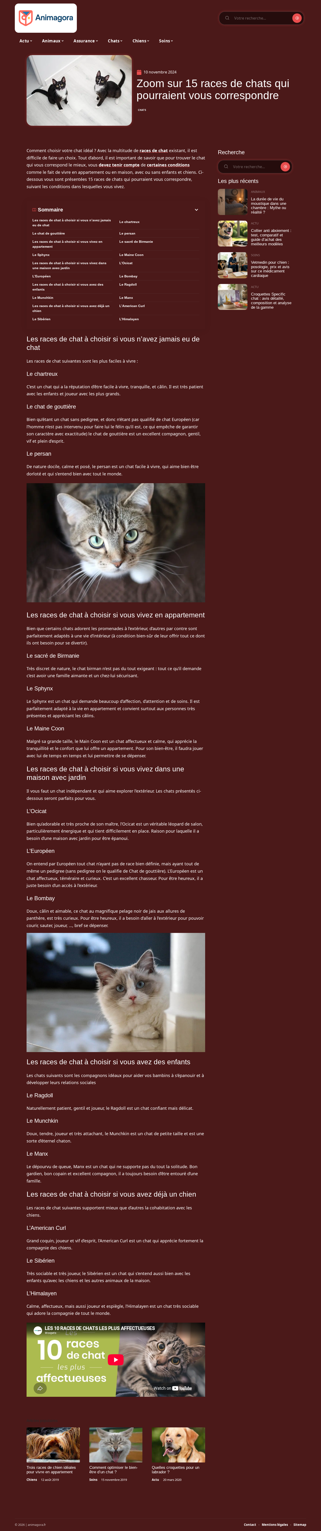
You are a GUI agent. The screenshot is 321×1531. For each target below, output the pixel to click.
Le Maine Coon (131, 255)
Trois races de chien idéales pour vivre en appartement (51, 1469)
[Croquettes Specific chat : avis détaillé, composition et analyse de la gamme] (232, 297)
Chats (142, 110)
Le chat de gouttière (48, 233)
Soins (93, 1480)
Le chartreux (129, 222)
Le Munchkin (42, 298)
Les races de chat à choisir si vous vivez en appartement (67, 244)
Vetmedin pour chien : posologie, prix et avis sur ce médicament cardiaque (270, 269)
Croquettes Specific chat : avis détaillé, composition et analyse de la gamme (271, 301)
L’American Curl (132, 306)
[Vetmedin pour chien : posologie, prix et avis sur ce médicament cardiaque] (232, 265)
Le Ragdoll (128, 284)
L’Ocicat (126, 263)
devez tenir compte (119, 165)
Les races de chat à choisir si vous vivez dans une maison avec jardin (69, 265)
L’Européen (41, 276)
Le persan (127, 233)
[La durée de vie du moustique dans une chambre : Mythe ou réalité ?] (232, 202)
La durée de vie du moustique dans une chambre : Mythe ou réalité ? (268, 206)
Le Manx (126, 298)
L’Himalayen (129, 319)
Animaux (258, 192)
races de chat (154, 150)
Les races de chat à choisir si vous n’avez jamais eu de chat (71, 222)
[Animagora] (46, 18)
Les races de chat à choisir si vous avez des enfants (67, 287)
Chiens (32, 1480)
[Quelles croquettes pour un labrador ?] (178, 1445)
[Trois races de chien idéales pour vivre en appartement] (53, 1445)
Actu (155, 1480)
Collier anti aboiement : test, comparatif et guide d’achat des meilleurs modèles (271, 237)
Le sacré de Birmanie (136, 241)
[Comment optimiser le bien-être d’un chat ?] (116, 1445)
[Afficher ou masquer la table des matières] (131, 210)
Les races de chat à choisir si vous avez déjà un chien (71, 308)
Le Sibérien (41, 319)
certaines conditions (168, 165)
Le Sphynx (41, 255)
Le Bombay (128, 276)
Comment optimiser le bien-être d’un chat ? (113, 1469)
